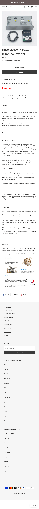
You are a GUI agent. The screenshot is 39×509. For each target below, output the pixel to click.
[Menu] (36, 7)
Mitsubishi (7, 452)
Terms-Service (8, 328)
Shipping (4, 60)
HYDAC (6, 407)
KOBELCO (7, 392)
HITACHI (6, 383)
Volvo (5, 421)
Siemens (6, 476)
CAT (5, 364)
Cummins (6, 369)
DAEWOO (7, 373)
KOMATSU (7, 397)
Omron (6, 457)
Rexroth (6, 461)
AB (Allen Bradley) (9, 433)
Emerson (6, 443)
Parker (6, 471)
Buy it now (19, 72)
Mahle (5, 411)
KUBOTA (6, 402)
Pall (5, 416)
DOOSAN (7, 378)
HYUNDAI (7, 388)
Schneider (7, 466)
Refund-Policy (8, 321)
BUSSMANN (7, 447)
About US (6, 335)
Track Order (7, 331)
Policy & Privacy (8, 317)
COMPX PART (8, 7)
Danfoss (6, 438)
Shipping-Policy (8, 324)
